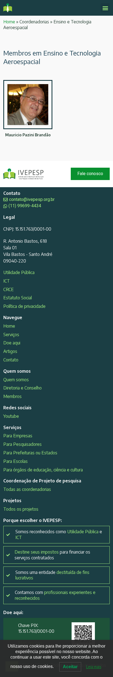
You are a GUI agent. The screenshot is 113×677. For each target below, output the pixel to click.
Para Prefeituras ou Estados (30, 452)
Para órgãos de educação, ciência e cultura (43, 469)
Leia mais (93, 666)
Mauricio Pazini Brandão (28, 134)
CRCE (8, 289)
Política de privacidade (24, 306)
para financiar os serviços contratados (52, 554)
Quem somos (16, 379)
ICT (6, 281)
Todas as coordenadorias (27, 489)
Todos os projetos (20, 509)
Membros (12, 396)
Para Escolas (15, 461)
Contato (10, 360)
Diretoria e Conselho (22, 388)
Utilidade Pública (19, 272)
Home (9, 21)
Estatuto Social (17, 297)
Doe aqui (11, 343)
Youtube (11, 416)
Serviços (11, 334)
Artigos (10, 351)
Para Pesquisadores (22, 444)
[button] (105, 7)
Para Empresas (17, 435)
